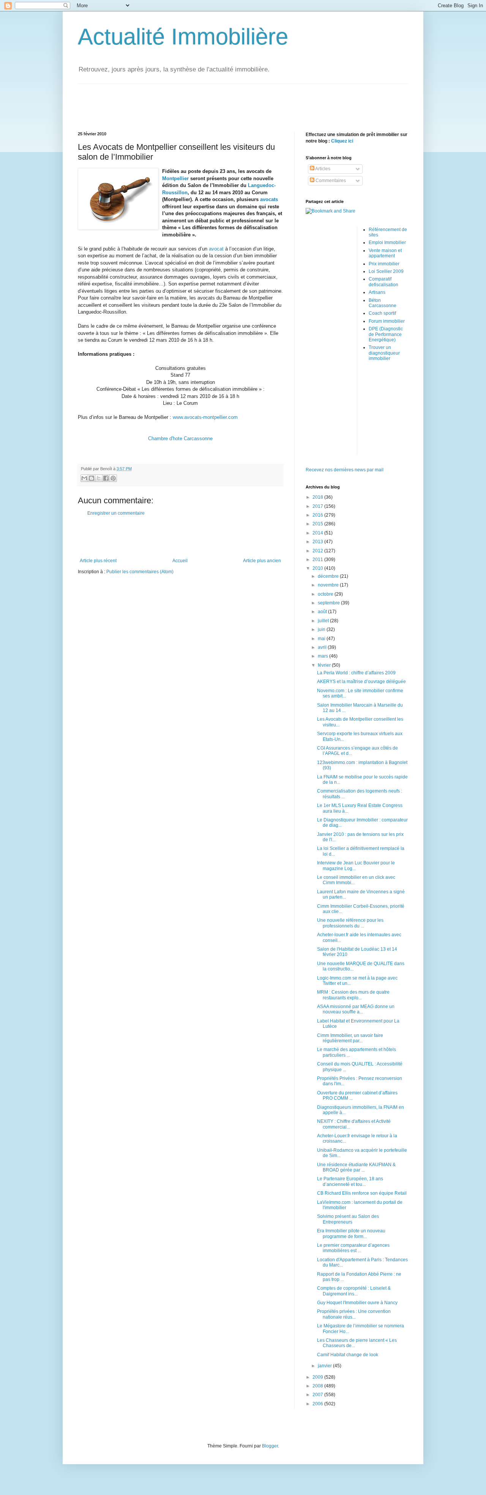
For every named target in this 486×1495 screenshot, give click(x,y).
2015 (318, 523)
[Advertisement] (243, 101)
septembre (329, 603)
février (325, 665)
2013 (318, 541)
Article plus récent (98, 560)
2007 (318, 1394)
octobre (326, 594)
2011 (318, 559)
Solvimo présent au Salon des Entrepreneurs (348, 1219)
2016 (318, 515)
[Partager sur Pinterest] (113, 478)
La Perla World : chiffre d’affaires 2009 (356, 672)
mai (322, 638)
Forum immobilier (387, 321)
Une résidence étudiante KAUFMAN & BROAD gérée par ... (356, 1167)
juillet (324, 620)
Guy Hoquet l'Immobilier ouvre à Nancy (357, 1302)
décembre (329, 576)
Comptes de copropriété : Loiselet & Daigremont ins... (354, 1291)
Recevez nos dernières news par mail (344, 469)
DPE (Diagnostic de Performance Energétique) (386, 334)
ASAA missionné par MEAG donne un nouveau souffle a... (355, 1009)
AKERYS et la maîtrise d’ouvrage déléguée (361, 681)
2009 (318, 1377)
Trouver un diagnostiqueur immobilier (384, 353)
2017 (318, 506)
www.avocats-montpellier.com (205, 417)
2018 (318, 497)
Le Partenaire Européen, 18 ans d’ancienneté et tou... (350, 1181)
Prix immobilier (384, 263)
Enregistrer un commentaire (116, 513)
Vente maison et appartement (385, 253)
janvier (325, 1365)
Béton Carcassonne (382, 303)
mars (323, 656)
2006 (318, 1403)
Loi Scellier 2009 (386, 271)
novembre (329, 585)
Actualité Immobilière (183, 36)
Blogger (270, 1446)
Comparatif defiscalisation (383, 281)
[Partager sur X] (99, 478)
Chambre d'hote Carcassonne (180, 438)
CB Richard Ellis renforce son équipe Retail (362, 1193)
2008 (318, 1386)
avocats (269, 199)
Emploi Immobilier (387, 242)
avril (323, 647)
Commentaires (330, 180)
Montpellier (175, 178)
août (323, 611)
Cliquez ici (342, 141)
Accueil (180, 560)
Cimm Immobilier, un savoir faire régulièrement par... (350, 1038)
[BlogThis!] (91, 478)
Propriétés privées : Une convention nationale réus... (354, 1314)
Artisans (377, 292)
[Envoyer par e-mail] (84, 478)
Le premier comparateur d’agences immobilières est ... (353, 1248)
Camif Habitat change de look (347, 1354)
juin (322, 629)
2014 (318, 533)
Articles (322, 168)
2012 (318, 550)
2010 (318, 568)
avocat (216, 249)
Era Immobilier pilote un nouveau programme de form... (351, 1233)
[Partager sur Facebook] (106, 478)
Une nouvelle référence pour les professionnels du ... (350, 923)
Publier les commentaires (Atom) (140, 571)
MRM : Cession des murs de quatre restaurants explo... (353, 994)
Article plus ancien (262, 560)
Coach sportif (382, 313)
